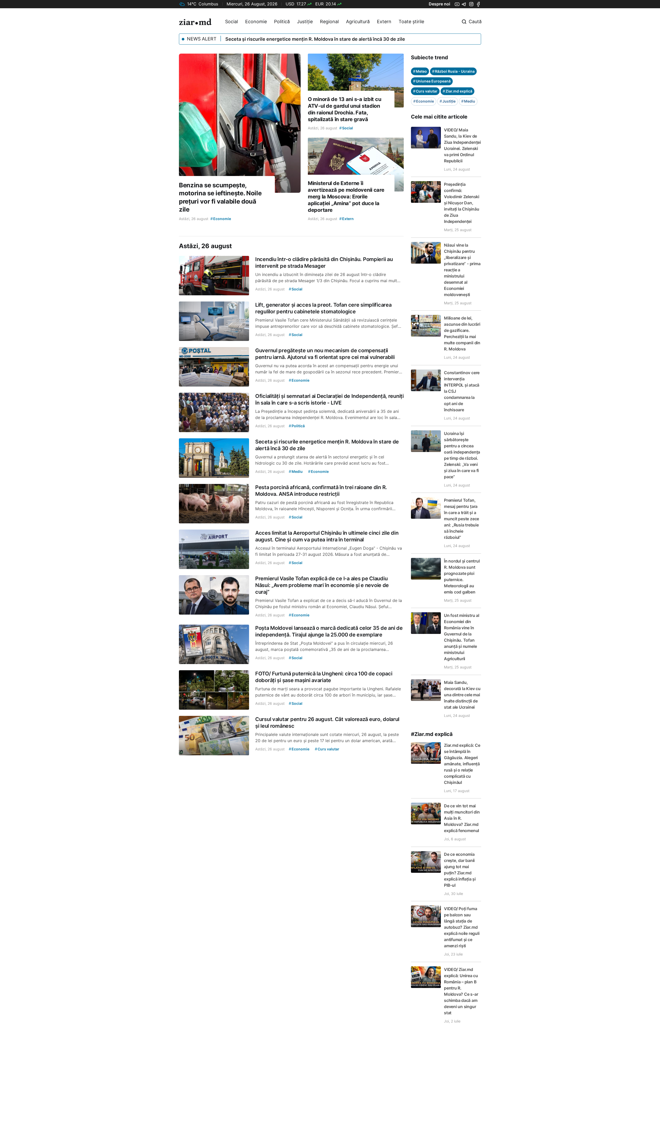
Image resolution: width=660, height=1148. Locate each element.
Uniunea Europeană (432, 81)
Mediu (468, 101)
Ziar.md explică (457, 91)
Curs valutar (425, 91)
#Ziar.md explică (432, 734)
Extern (384, 21)
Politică (282, 21)
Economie (256, 21)
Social (231, 21)
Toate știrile (411, 21)
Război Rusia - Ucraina (453, 71)
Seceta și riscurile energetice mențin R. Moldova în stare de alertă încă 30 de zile (315, 39)
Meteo (420, 71)
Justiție (305, 21)
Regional (329, 21)
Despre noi (439, 3)
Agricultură (358, 21)
